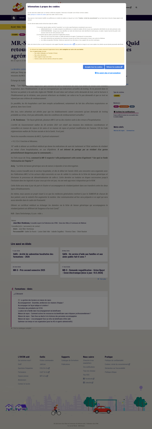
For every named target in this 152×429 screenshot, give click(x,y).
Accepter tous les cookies (93, 67)
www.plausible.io (68, 44)
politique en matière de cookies (38, 14)
